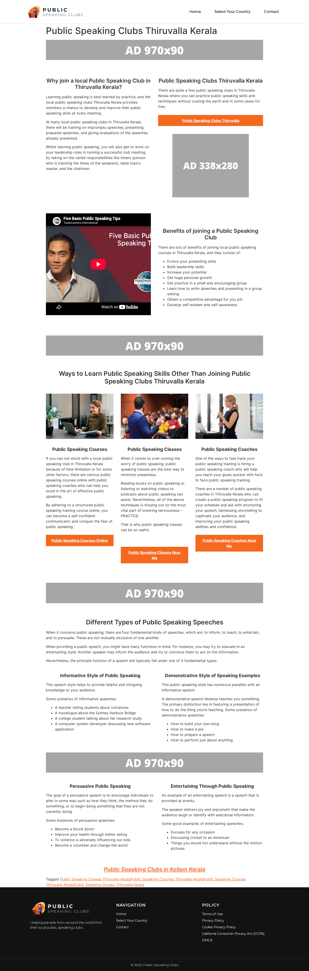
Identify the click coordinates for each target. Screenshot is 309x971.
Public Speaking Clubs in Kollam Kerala (154, 869)
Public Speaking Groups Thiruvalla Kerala (109, 884)
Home (195, 12)
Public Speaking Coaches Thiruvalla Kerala (167, 879)
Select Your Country (232, 12)
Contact (271, 12)
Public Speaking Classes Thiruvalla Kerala (95, 879)
